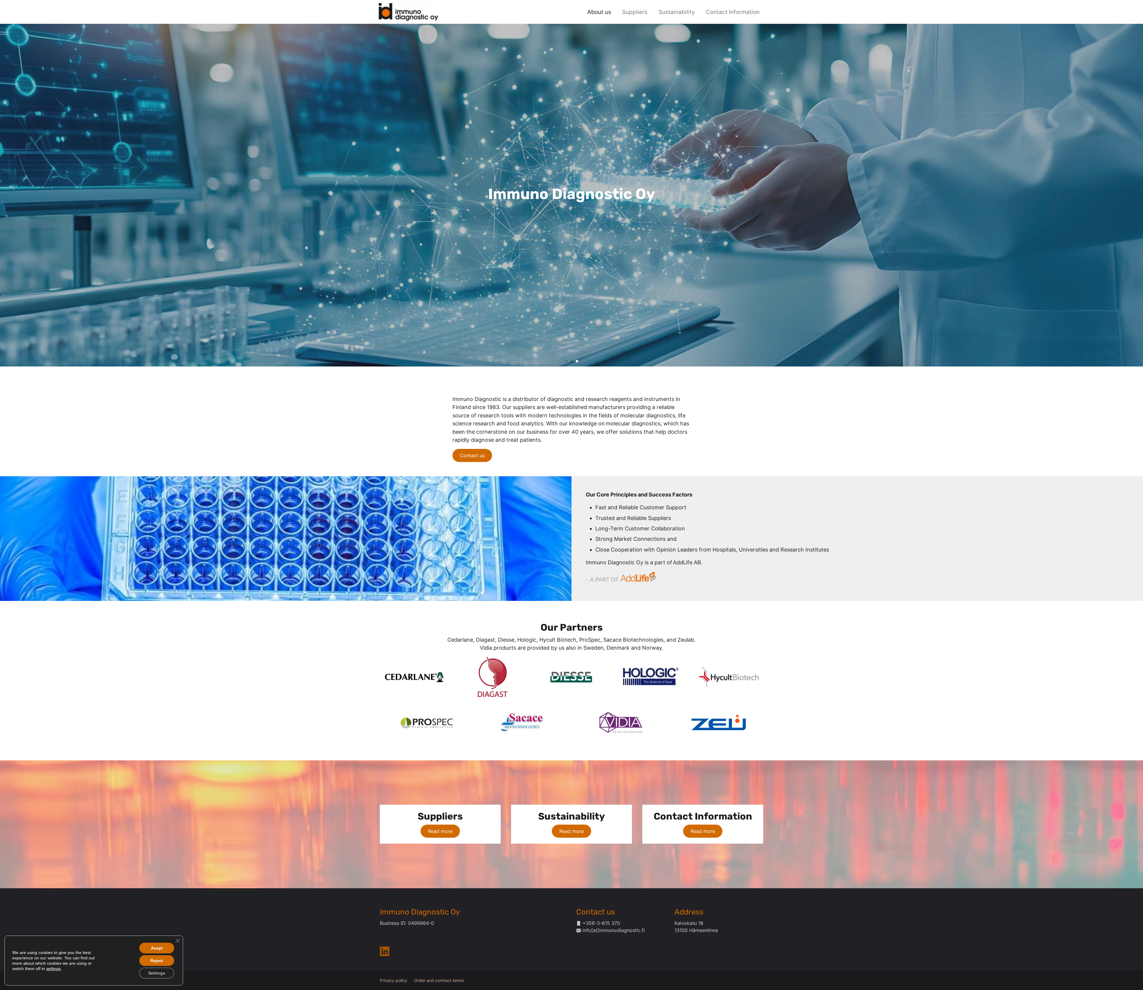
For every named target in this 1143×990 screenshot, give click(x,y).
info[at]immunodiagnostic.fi (614, 930)
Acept (157, 948)
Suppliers (634, 11)
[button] (566, 361)
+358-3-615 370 (601, 923)
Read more (440, 831)
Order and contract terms (439, 980)
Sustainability (676, 11)
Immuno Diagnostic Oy (420, 911)
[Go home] (408, 11)
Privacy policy (393, 980)
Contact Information (733, 11)
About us (599, 11)
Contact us (472, 455)
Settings (156, 973)
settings (53, 968)
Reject (156, 960)
